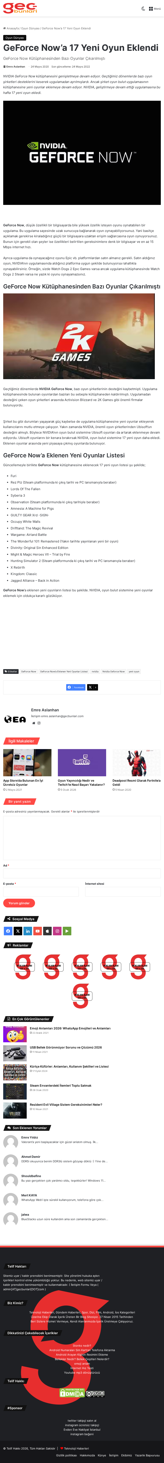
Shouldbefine (31, 1176)
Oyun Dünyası (30, 28)
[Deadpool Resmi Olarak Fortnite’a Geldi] (137, 762)
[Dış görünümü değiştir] (143, 10)
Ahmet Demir (30, 1156)
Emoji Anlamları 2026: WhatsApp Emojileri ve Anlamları (70, 1028)
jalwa (25, 1214)
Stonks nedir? (82, 1345)
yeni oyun (134, 671)
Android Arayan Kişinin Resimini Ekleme (82, 1354)
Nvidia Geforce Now (113, 671)
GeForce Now (28, 671)
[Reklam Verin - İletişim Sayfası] (24, 968)
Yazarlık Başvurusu (147, 1455)
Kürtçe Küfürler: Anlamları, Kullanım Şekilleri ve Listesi (69, 1066)
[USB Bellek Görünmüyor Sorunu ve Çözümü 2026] (15, 1053)
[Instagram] (38, 723)
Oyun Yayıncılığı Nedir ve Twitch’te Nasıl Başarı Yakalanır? (81, 782)
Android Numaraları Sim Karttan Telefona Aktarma (82, 1350)
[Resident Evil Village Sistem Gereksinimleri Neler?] (15, 1111)
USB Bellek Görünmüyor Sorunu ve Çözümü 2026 (66, 1047)
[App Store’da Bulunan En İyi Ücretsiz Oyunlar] (27, 762)
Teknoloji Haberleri (76, 1448)
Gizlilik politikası (66, 1455)
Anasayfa (12, 28)
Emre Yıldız (29, 1137)
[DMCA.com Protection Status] (72, 1396)
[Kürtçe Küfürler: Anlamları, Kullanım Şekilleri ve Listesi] (15, 1072)
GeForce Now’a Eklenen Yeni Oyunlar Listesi (64, 671)
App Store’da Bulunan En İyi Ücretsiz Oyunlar (23, 782)
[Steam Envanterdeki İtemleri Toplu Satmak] (15, 1091)
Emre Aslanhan (15, 66)
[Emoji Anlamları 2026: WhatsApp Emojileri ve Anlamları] (15, 1034)
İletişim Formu (80, 1284)
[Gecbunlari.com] (20, 8)
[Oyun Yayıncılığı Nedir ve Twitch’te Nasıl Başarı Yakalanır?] (82, 762)
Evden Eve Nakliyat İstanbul (82, 1429)
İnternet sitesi (94, 883)
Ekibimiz (126, 1455)
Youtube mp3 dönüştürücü (82, 1372)
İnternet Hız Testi (82, 1368)
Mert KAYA (29, 1195)
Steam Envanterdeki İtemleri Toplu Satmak (60, 1085)
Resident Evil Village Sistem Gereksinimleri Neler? (66, 1104)
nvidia (95, 671)
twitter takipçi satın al (82, 1420)
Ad (6, 865)
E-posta (9, 883)
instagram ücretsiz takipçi (82, 1425)
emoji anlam (82, 1363)
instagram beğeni (82, 1434)
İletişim (113, 1455)
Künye (102, 1455)
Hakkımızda (87, 1455)
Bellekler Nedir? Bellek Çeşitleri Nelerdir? (82, 1359)
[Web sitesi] (33, 723)
